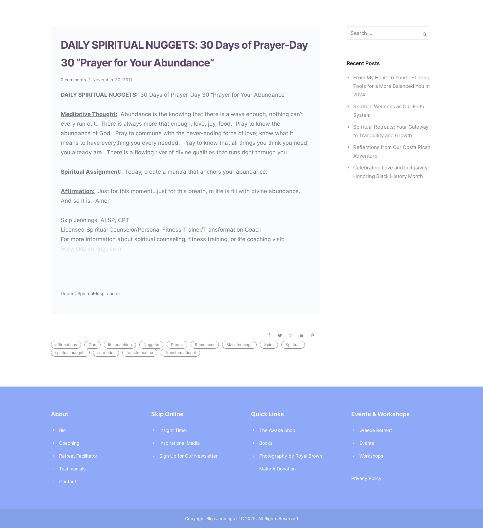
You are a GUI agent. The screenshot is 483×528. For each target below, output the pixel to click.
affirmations (66, 344)
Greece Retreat (375, 430)
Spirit (269, 344)
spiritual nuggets (70, 352)
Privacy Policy (366, 478)
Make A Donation (277, 468)
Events (366, 443)
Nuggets (151, 344)
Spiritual (293, 344)
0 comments (73, 79)
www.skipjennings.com (91, 248)
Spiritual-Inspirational (98, 293)
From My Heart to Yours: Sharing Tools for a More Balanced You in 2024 (391, 86)
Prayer (177, 344)
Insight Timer (173, 430)
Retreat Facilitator (78, 456)
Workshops (371, 456)
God (92, 344)
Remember (205, 344)
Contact (67, 481)
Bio (62, 430)
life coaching (120, 344)
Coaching (69, 443)
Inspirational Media (179, 443)
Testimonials (72, 468)
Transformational (180, 352)
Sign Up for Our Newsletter (188, 456)
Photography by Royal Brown (290, 456)
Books (265, 443)
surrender (106, 352)
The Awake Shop (277, 430)
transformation (139, 352)
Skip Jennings (239, 344)
